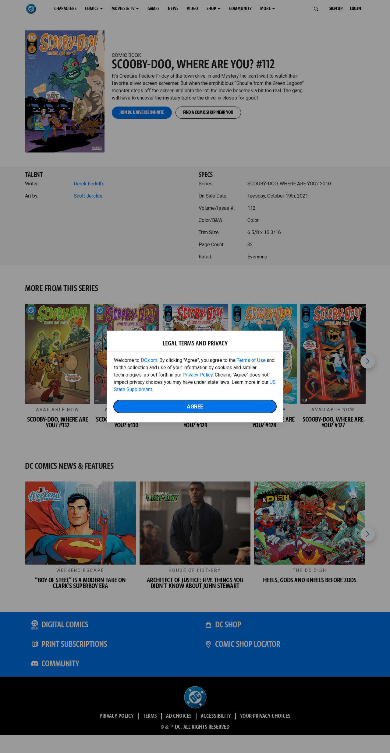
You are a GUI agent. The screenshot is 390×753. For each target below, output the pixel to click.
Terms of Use (251, 360)
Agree (195, 406)
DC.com (149, 360)
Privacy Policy (198, 375)
